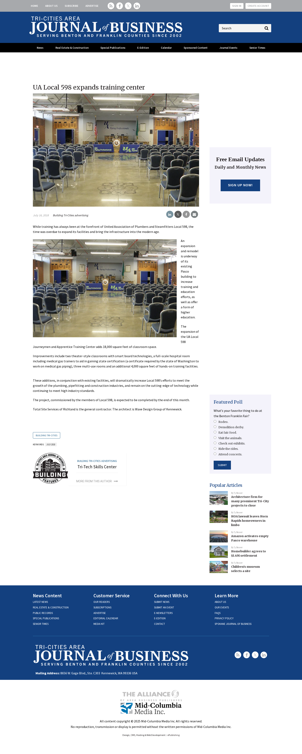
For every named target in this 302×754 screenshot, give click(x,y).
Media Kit (99, 624)
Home (34, 6)
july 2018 (50, 444)
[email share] (194, 214)
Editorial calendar (105, 618)
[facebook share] (186, 214)
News (40, 47)
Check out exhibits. (231, 443)
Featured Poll (228, 402)
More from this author (94, 481)
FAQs (217, 613)
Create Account (258, 6)
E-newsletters (163, 613)
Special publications (46, 618)
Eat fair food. (227, 432)
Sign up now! (240, 185)
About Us (51, 6)
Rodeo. (223, 422)
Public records (43, 613)
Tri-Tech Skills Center (97, 467)
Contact (159, 624)
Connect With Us (171, 596)
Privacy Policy (224, 618)
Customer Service (111, 596)
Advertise (91, 6)
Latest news (40, 602)
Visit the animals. (230, 438)
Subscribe (71, 6)
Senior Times (257, 47)
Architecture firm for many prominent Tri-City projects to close (250, 501)
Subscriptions (102, 607)
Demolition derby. (231, 427)
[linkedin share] (169, 214)
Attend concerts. (230, 454)
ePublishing (173, 735)
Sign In (236, 6)
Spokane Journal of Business (233, 624)
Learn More (226, 596)
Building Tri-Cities (46, 435)
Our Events (222, 607)
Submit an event (164, 607)
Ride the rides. (228, 449)
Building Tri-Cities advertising (70, 215)
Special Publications (112, 47)
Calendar (166, 47)
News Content (47, 596)
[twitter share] (178, 214)
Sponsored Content (195, 47)
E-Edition (143, 47)
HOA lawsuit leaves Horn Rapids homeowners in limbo (249, 521)
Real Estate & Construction (72, 47)
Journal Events (228, 47)
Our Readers (101, 602)
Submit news (161, 602)
